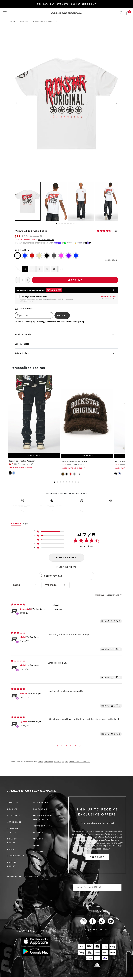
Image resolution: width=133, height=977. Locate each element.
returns (38, 839)
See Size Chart (111, 260)
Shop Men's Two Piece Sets (77, 762)
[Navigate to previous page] (53, 745)
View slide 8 (76, 223)
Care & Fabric (22, 344)
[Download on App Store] (35, 941)
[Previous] (17, 103)
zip (34, 871)
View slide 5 (68, 223)
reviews (12, 809)
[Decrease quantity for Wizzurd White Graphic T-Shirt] (17, 280)
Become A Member (46, 239)
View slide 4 (65, 223)
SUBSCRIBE (97, 857)
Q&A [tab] (25, 523)
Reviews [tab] (16, 523)
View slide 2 (59, 223)
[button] (127, 13)
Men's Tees (24, 22)
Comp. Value (34, 236)
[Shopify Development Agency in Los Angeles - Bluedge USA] (97, 965)
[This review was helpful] (112, 621)
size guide (13, 815)
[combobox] (25, 585)
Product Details (23, 334)
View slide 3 (62, 223)
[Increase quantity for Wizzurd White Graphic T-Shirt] (27, 280)
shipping (38, 832)
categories (14, 822)
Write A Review (66, 557)
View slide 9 (78, 482)
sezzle (37, 865)
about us (13, 803)
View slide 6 (71, 223)
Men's (40, 762)
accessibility (15, 856)
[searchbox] (68, 575)
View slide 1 (56, 223)
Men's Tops (59, 762)
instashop (39, 826)
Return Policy (22, 353)
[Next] (116, 103)
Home (12, 22)
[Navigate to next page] (80, 745)
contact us (40, 809)
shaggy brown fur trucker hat (74, 461)
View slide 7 (73, 223)
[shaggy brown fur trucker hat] (87, 414)
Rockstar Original (97, 930)
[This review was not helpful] (117, 621)
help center (40, 803)
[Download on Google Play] (35, 951)
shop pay (38, 852)
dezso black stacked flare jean (22, 461)
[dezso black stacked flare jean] (34, 414)
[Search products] (121, 13)
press (10, 849)
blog (36, 845)
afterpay (38, 858)
